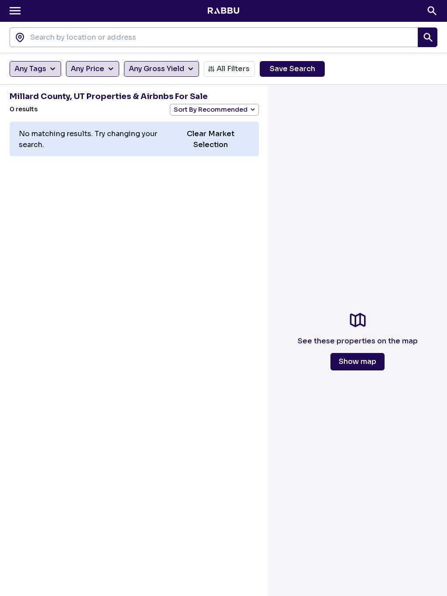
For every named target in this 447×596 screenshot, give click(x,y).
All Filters (233, 68)
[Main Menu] (15, 10)
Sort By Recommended (211, 109)
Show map (357, 361)
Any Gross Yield (156, 68)
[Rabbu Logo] (223, 11)
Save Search (292, 68)
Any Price (87, 68)
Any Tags (30, 68)
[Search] (431, 10)
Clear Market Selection (210, 139)
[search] (427, 37)
